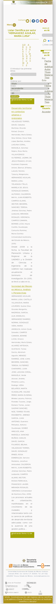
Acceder (46, 112)
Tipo (47, 78)
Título (48, 72)
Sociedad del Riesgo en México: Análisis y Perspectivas (21, 289)
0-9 (23, 45)
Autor (48, 69)
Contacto (22, 20)
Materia (49, 75)
